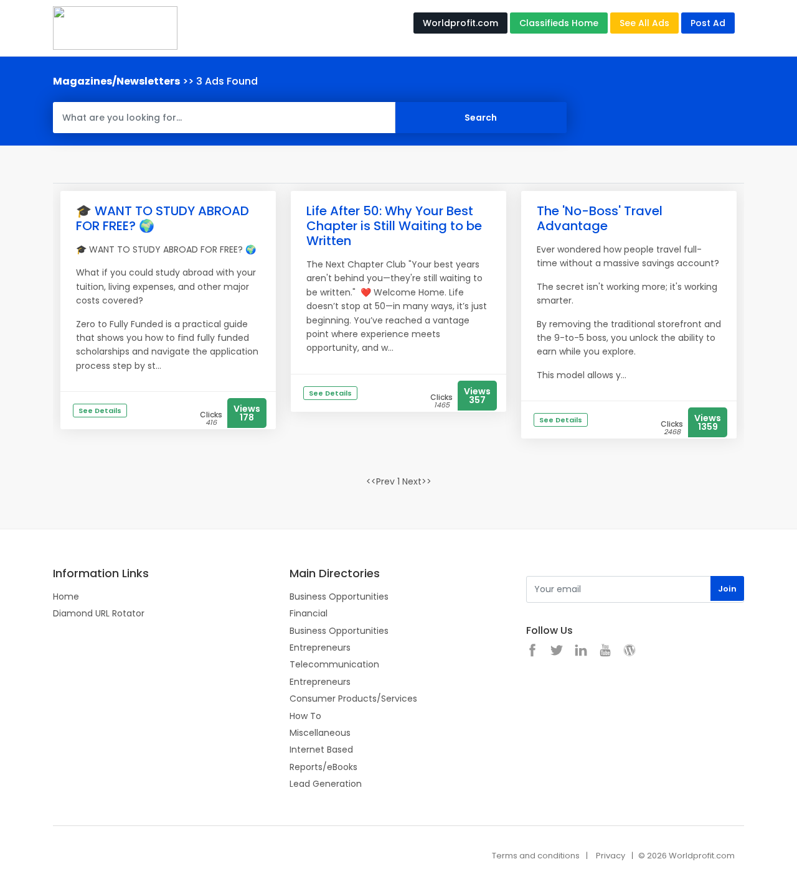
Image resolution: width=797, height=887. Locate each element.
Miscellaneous (320, 733)
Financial (309, 613)
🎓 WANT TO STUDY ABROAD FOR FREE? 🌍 (162, 218)
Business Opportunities (339, 596)
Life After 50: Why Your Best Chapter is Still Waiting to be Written (394, 225)
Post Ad (708, 23)
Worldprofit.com (460, 23)
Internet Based (321, 749)
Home (66, 596)
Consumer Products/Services (353, 698)
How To (305, 716)
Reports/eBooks (323, 767)
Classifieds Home (558, 23)
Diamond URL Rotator (98, 613)
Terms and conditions (536, 855)
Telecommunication (334, 664)
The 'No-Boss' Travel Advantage (600, 218)
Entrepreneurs (320, 647)
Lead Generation (326, 784)
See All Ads (644, 23)
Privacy (610, 855)
